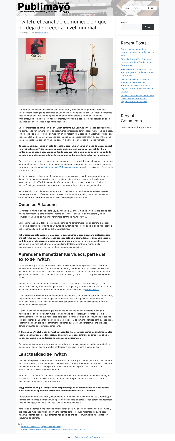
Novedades (138, 8)
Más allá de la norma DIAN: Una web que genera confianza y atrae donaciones (137, 72)
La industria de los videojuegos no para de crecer (40, 427)
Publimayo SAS (81, 437)
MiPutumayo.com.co (98, 437)
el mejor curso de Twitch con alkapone (60, 167)
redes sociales (92, 289)
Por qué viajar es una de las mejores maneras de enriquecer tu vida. (137, 52)
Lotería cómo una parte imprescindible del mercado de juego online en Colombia (53, 429)
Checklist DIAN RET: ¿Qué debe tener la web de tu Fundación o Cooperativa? (136, 62)
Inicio (127, 8)
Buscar (124, 22)
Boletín (151, 8)
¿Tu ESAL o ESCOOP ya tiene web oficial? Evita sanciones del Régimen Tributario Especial (137, 98)
